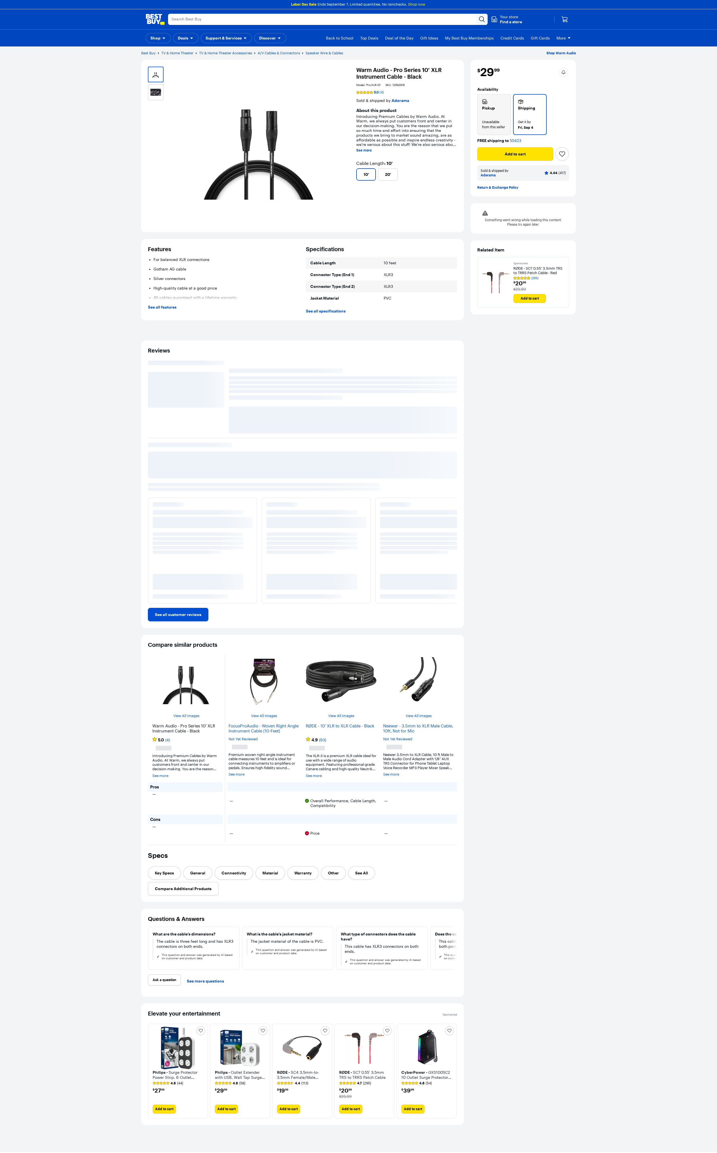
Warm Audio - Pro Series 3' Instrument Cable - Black (311, 481)
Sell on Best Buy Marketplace (359, 1123)
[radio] (494, 114)
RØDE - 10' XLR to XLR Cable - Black (340, 625)
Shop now (416, 4)
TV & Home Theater (177, 53)
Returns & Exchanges (29, 1140)
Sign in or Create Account (523, 1117)
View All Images (186, 615)
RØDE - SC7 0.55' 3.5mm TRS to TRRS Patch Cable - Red (537, 270)
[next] (452, 464)
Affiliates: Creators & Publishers (361, 1140)
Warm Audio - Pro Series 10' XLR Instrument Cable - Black (202, 476)
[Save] (562, 154)
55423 (515, 140)
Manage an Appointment (194, 1148)
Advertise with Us (349, 1131)
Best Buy (148, 53)
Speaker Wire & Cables (324, 53)
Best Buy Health (348, 1148)
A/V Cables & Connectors (279, 53)
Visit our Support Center (193, 1123)
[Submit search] (482, 19)
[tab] (164, 769)
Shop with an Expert (190, 1131)
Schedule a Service (189, 1140)
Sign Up (683, 1144)
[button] (506, 19)
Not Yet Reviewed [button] (243, 638)
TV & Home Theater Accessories (225, 53)
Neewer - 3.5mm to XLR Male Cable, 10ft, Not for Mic (418, 628)
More (561, 38)
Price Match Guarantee (30, 1148)
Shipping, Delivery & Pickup (34, 1131)
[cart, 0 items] (564, 19)
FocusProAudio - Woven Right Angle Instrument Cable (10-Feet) (264, 628)
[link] (178, 514)
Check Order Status (27, 1123)
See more (364, 150)
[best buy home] (155, 19)
